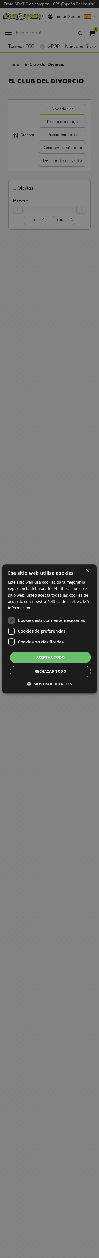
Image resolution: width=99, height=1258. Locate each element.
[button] (49, 684)
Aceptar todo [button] (50, 657)
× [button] (88, 571)
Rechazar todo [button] (50, 671)
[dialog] (49, 629)
